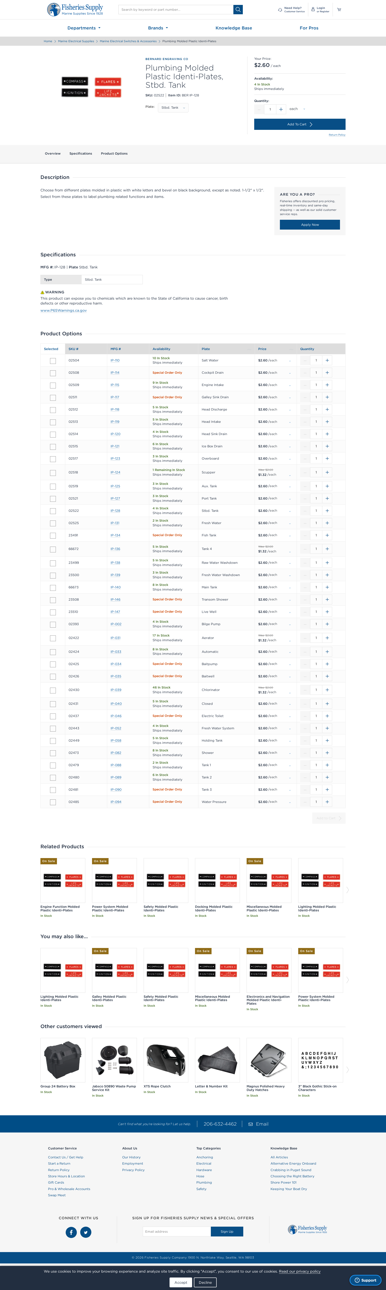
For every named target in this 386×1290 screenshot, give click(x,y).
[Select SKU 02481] (53, 790)
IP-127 (115, 498)
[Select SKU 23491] (53, 536)
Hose (200, 1176)
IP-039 (116, 690)
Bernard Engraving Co (166, 59)
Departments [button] (82, 28)
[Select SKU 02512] (53, 410)
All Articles (279, 1157)
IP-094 (116, 802)
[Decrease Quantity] (259, 109)
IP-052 (116, 728)
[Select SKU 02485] (53, 802)
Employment (132, 1163)
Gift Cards (56, 1182)
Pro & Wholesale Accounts (69, 1189)
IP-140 (116, 587)
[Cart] (337, 10)
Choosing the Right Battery (293, 1176)
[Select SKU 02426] (53, 677)
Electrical (203, 1163)
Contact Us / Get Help (65, 1157)
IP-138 (115, 563)
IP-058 (116, 740)
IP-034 (116, 664)
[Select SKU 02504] (53, 361)
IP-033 (116, 652)
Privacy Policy (133, 1170)
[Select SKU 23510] (53, 612)
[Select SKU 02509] (53, 385)
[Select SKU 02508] (53, 373)
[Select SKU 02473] (53, 753)
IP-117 (115, 397)
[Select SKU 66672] (53, 549)
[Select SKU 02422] (53, 638)
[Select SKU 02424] (53, 652)
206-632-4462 (220, 1124)
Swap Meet (57, 1195)
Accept (180, 1282)
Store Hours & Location (66, 1176)
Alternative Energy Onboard (293, 1163)
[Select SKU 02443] (53, 729)
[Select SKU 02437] (53, 716)
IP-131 (115, 523)
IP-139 (115, 575)
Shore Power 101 (283, 1182)
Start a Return (59, 1163)
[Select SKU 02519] (53, 486)
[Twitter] (85, 1229)
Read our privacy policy (300, 1271)
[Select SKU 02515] (53, 447)
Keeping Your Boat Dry (289, 1189)
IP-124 (115, 472)
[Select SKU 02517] (53, 459)
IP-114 (115, 373)
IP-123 (115, 458)
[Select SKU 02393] (53, 625)
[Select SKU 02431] (53, 704)
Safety (201, 1189)
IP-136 (115, 549)
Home (48, 41)
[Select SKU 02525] (53, 523)
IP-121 (115, 446)
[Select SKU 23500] (53, 576)
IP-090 (116, 790)
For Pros (309, 28)
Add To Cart (296, 124)
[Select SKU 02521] (53, 499)
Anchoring (204, 1157)
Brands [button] (156, 28)
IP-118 (115, 409)
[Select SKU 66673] (53, 588)
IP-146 (115, 599)
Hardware (204, 1170)
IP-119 (115, 422)
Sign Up (227, 1232)
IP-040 (116, 704)
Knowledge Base (234, 28)
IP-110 (115, 360)
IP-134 (115, 535)
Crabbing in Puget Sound (291, 1170)
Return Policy (337, 134)
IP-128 (115, 511)
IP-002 (116, 624)
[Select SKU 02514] (53, 435)
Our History (131, 1157)
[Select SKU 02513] (53, 422)
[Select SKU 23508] (53, 600)
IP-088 (116, 765)
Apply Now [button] (310, 225)
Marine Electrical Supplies (76, 41)
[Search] (238, 9)
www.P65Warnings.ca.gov (63, 310)
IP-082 (116, 753)
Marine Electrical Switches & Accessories (128, 41)
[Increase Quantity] (281, 109)
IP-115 (115, 385)
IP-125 (115, 486)
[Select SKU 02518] (53, 473)
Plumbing (204, 1182)
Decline (205, 1282)
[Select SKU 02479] (53, 765)
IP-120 (115, 434)
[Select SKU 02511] (53, 398)
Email (262, 1124)
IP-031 (115, 638)
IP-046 (116, 716)
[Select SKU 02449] (53, 741)
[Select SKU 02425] (53, 664)
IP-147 (115, 612)
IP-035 (116, 676)
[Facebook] (72, 1229)
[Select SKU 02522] (53, 511)
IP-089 (116, 777)
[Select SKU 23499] (53, 563)
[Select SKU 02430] (53, 690)
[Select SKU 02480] (53, 778)
